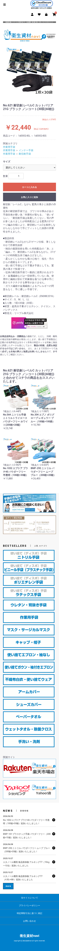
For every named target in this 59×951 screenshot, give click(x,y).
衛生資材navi (29, 936)
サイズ (6, 161)
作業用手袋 (9, 147)
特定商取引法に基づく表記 (29, 913)
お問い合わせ (29, 921)
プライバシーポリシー (29, 905)
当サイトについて (29, 898)
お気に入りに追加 (29, 197)
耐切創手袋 (25, 153)
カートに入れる (29, 187)
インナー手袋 (26, 150)
